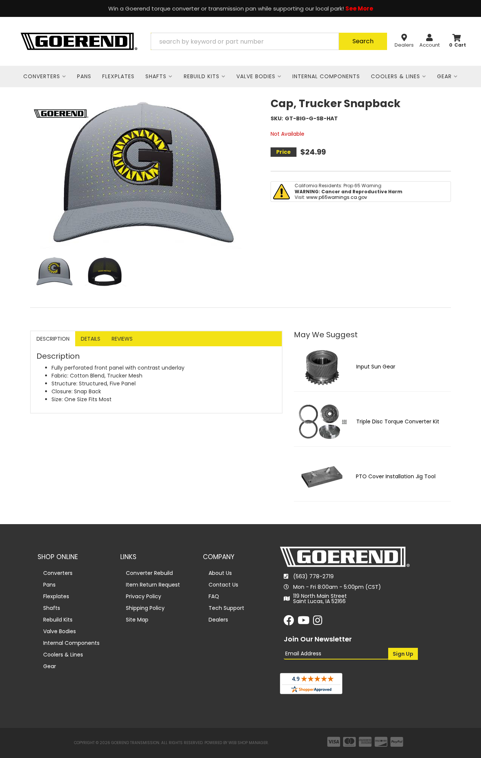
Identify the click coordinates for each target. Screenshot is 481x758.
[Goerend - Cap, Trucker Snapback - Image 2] (104, 271)
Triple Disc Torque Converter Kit (397, 421)
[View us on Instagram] (317, 622)
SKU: (277, 118)
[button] (269, 41)
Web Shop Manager (248, 743)
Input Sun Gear (375, 366)
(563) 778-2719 (313, 576)
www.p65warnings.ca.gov (336, 197)
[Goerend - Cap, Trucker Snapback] (61, 113)
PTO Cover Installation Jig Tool (396, 476)
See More (359, 8)
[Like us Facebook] (289, 622)
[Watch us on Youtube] (304, 622)
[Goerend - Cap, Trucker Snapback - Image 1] (54, 271)
